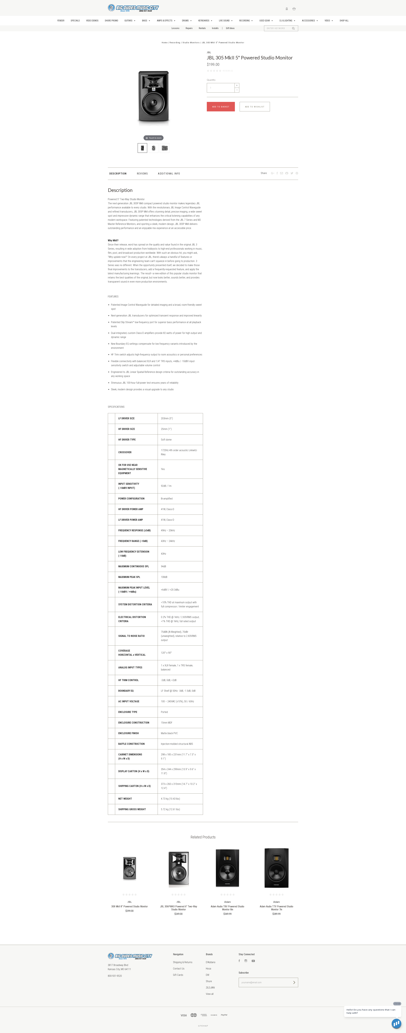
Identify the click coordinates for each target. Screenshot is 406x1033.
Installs (215, 28)
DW (207, 974)
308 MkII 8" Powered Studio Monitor (129, 906)
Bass (145, 20)
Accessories (308, 20)
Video (328, 20)
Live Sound (224, 20)
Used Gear (264, 20)
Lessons (175, 28)
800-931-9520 (115, 975)
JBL (209, 52)
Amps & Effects (165, 20)
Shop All (344, 20)
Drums (185, 20)
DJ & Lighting (286, 20)
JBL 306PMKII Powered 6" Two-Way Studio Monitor (178, 908)
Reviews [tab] (142, 173)
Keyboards (204, 20)
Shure (209, 981)
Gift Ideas (230, 28)
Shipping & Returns (182, 962)
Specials (75, 20)
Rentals (202, 28)
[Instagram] (246, 961)
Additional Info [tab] (169, 173)
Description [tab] (118, 173)
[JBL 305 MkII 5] (142, 148)
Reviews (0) (228, 71)
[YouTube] (253, 961)
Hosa (208, 968)
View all (209, 993)
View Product (129, 868)
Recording (244, 20)
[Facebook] (239, 961)
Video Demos (92, 20)
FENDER (60, 20)
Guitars (128, 20)
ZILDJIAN (210, 987)
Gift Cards (178, 974)
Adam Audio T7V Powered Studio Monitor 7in (276, 908)
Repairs (189, 28)
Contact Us (178, 968)
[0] (294, 8)
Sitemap (203, 1026)
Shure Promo (111, 20)
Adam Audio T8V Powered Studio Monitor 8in (227, 908)
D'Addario (210, 962)
